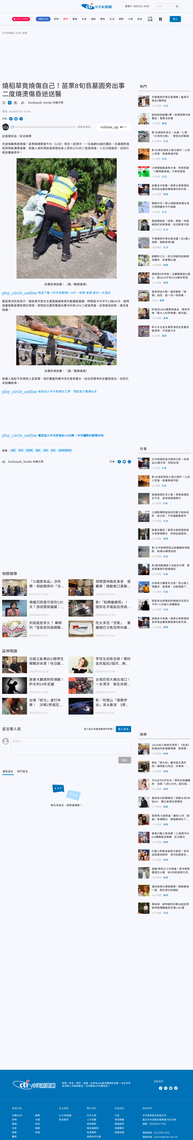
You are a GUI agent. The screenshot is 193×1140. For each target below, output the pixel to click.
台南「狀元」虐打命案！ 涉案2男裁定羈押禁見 (14, 706)
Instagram (165, 1088)
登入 (175, 19)
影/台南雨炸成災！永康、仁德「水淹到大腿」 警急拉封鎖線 (143, 136)
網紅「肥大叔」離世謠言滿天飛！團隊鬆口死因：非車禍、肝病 (143, 766)
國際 (121, 19)
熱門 (65, 19)
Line (171, 1088)
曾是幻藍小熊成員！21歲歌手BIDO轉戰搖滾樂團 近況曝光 (143, 837)
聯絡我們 (119, 1124)
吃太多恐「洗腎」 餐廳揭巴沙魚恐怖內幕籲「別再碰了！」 (81, 629)
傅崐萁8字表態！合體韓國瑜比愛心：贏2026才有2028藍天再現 (143, 278)
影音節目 (64, 1119)
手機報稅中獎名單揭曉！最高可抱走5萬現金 (143, 101)
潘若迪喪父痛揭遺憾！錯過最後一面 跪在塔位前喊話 (143, 890)
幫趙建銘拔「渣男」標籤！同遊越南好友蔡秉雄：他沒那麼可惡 (143, 225)
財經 (37, 1132)
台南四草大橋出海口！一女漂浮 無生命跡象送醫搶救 (81, 685)
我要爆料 (119, 1128)
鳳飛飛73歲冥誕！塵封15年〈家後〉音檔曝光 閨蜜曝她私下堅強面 (143, 819)
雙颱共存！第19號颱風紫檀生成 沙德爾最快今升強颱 (143, 207)
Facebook (160, 1088)
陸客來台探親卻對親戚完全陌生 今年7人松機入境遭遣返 (143, 604)
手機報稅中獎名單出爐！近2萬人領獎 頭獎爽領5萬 (143, 242)
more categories (160, 19)
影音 (139, 19)
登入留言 (123, 729)
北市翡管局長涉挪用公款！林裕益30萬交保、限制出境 (143, 463)
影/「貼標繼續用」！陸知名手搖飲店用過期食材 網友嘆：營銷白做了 (81, 608)
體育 (102, 19)
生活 (112, 19)
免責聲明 (91, 1132)
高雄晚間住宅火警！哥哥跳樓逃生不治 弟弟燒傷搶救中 (143, 498)
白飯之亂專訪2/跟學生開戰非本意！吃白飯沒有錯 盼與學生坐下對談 (14, 665)
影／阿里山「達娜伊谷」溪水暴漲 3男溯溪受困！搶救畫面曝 (81, 706)
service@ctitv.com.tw (166, 1137)
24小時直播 (65, 1115)
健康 (37, 1128)
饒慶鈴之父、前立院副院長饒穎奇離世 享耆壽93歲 (143, 260)
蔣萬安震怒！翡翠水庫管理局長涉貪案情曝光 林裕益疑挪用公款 (143, 534)
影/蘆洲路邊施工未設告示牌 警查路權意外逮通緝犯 (143, 569)
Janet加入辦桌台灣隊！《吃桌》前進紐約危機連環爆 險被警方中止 (143, 749)
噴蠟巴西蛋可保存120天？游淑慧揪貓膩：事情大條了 (14, 608)
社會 (84, 19)
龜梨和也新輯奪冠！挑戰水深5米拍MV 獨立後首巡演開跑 (143, 802)
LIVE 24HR (22, 19)
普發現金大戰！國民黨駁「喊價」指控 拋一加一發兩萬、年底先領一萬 (143, 295)
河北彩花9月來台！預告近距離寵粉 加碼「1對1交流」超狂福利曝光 (143, 784)
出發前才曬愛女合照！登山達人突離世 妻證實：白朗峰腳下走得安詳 (143, 587)
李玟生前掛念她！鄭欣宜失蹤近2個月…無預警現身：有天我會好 (81, 665)
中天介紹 (91, 1115)
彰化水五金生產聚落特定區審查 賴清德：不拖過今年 (143, 331)
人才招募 (91, 1119)
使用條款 (91, 1124)
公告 (117, 1115)
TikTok (176, 1088)
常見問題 (119, 1119)
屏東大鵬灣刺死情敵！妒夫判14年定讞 (14, 685)
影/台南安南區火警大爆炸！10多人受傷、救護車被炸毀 (143, 154)
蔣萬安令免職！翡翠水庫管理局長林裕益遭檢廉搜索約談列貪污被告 (143, 189)
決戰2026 (43, 19)
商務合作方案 (94, 1136)
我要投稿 (119, 1132)
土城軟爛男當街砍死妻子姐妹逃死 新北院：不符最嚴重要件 (143, 516)
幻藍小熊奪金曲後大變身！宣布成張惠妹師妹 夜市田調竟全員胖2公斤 (143, 855)
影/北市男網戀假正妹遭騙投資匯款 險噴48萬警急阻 (143, 551)
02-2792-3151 (162, 1133)
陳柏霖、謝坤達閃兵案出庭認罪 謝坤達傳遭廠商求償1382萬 (143, 908)
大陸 (130, 19)
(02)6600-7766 (158, 1124)
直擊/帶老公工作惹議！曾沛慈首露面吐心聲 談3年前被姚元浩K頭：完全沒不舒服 (143, 873)
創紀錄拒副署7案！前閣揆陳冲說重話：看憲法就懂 (143, 118)
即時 (56, 19)
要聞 (74, 19)
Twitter (155, 1088)
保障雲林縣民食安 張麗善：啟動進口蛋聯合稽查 (81, 587)
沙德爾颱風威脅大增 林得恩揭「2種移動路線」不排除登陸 (143, 172)
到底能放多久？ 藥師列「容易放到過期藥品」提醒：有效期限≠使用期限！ (14, 629)
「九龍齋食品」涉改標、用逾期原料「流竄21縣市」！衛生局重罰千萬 (14, 587)
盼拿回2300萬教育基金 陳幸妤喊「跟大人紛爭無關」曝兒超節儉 (143, 313)
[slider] (43, 127)
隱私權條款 (93, 1128)
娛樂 (93, 19)
